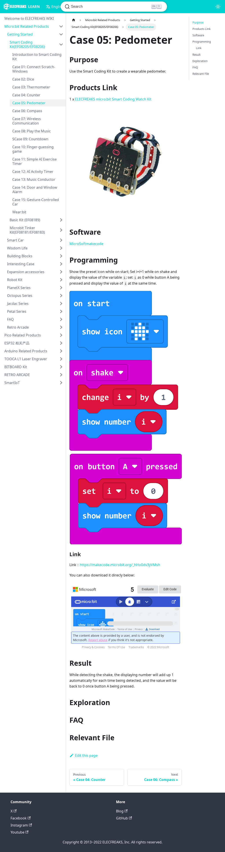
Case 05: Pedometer (28, 103)
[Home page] (73, 20)
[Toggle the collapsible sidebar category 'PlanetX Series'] (61, 287)
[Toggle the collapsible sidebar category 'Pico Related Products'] (61, 335)
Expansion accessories (25, 271)
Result (196, 55)
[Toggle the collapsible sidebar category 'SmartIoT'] (61, 382)
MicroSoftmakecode (86, 243)
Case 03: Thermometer (31, 87)
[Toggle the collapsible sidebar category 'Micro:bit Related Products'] (61, 26)
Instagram (19, 825)
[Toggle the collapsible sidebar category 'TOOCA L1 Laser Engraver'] (61, 358)
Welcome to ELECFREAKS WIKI (29, 18)
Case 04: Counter (26, 95)
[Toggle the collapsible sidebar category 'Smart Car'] (61, 240)
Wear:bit (19, 212)
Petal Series (16, 311)
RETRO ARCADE (17, 374)
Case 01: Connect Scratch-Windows (33, 69)
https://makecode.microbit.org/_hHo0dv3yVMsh (120, 564)
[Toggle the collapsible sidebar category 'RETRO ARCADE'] (61, 374)
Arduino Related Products (25, 351)
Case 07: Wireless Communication (26, 121)
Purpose (197, 22)
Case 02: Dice (23, 79)
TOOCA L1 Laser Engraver (25, 359)
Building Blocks (19, 256)
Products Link (201, 29)
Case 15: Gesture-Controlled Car (35, 202)
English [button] (57, 6)
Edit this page (86, 755)
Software (198, 35)
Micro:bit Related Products (26, 26)
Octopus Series (19, 295)
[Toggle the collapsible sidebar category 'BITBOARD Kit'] (61, 366)
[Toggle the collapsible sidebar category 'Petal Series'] (61, 311)
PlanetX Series (19, 287)
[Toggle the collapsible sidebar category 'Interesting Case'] (61, 263)
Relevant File (200, 74)
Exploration (200, 61)
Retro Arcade (18, 327)
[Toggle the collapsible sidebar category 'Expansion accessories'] (61, 271)
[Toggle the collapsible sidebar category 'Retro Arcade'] (61, 327)
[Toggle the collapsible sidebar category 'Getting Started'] (61, 34)
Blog (119, 811)
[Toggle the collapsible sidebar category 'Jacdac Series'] (61, 303)
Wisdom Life (17, 248)
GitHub (122, 818)
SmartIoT (12, 382)
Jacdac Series (18, 303)
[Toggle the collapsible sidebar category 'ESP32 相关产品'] (61, 343)
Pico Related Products (22, 335)
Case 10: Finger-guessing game (33, 149)
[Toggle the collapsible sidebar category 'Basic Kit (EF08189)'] (61, 219)
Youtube (17, 832)
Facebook (19, 818)
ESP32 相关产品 (16, 343)
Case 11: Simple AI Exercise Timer (34, 161)
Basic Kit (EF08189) (25, 220)
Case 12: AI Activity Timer (32, 171)
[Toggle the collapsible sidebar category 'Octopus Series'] (61, 295)
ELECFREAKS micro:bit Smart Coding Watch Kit (113, 99)
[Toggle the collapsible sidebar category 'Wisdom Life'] (61, 248)
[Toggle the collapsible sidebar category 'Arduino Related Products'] (61, 351)
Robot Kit (14, 279)
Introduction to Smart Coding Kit (37, 56)
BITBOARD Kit (15, 366)
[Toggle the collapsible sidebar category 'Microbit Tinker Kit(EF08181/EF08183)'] (61, 230)
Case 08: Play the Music (31, 131)
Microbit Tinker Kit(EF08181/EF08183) (27, 230)
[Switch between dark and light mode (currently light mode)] (217, 6)
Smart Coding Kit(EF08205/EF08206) (27, 44)
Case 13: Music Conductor (33, 179)
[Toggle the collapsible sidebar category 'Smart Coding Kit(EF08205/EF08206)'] (61, 44)
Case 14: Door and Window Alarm (34, 189)
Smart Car (15, 240)
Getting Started (20, 34)
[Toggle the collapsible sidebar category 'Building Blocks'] (61, 256)
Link (198, 48)
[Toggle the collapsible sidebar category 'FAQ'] (61, 319)
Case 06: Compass (27, 110)
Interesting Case (20, 263)
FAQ (10, 319)
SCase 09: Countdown (30, 139)
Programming (201, 42)
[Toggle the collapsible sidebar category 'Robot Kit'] (61, 279)
